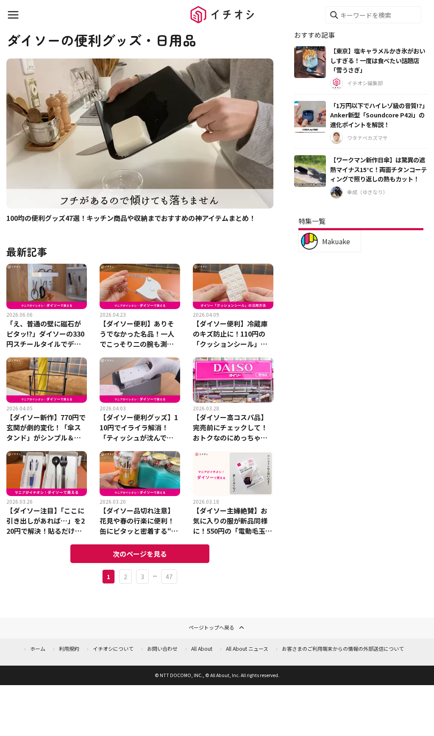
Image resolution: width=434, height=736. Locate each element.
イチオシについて (113, 648)
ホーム (37, 648)
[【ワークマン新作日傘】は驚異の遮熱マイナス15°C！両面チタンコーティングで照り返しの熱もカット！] (310, 171)
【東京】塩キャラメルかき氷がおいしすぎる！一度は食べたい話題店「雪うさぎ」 (377, 60)
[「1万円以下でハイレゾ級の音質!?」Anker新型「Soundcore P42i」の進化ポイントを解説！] (310, 117)
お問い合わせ (162, 648)
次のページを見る (140, 554)
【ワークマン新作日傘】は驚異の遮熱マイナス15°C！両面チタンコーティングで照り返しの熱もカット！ (378, 169)
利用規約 (69, 648)
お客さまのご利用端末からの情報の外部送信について (343, 648)
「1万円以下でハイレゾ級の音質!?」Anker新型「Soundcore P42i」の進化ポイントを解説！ (377, 115)
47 (169, 576)
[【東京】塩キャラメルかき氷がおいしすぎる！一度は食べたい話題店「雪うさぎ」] (310, 62)
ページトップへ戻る (211, 627)
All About (201, 648)
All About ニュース (247, 648)
